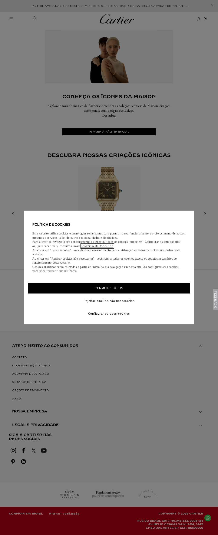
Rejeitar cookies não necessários (109, 300)
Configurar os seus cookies (109, 313)
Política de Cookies (97, 246)
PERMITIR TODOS (109, 288)
